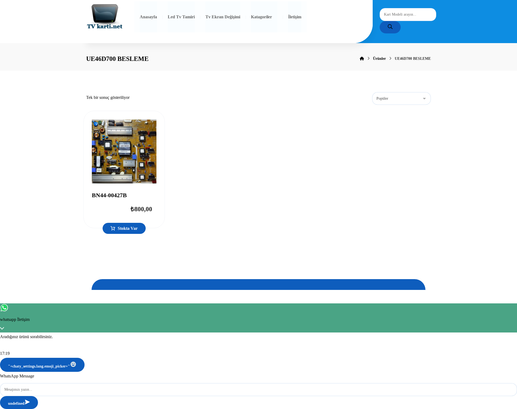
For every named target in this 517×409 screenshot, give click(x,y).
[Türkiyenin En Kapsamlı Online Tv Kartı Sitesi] (104, 17)
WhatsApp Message (17, 376)
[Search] (390, 27)
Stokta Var (128, 228)
